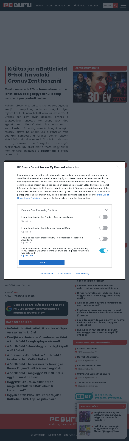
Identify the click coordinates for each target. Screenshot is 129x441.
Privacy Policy (82, 273)
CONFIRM (42, 262)
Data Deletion (46, 273)
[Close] (119, 168)
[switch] (103, 217)
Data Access (64, 273)
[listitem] (64, 210)
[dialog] (64, 220)
